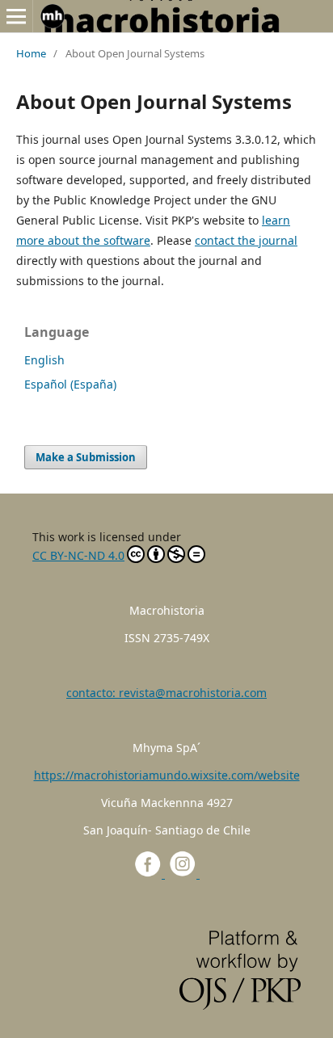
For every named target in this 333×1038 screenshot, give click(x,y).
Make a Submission (86, 457)
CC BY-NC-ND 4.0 (78, 555)
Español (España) (70, 384)
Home (31, 53)
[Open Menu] (16, 16)
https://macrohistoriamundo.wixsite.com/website (167, 775)
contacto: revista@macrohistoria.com (166, 692)
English (44, 360)
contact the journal (246, 240)
